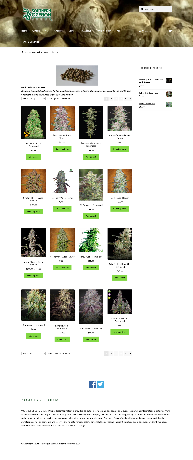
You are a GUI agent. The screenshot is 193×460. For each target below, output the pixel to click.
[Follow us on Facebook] (92, 387)
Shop (118, 30)
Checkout (59, 30)
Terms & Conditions (30, 41)
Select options (62, 149)
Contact (72, 30)
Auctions (36, 30)
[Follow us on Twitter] (100, 387)
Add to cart (34, 157)
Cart (47, 30)
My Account (86, 30)
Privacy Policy (104, 30)
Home (24, 30)
